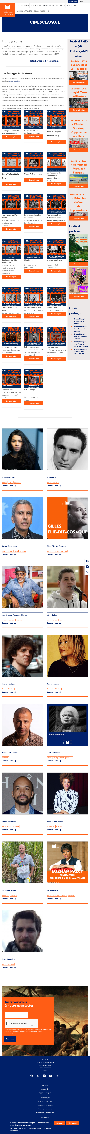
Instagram (58, 1076)
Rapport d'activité (45, 1068)
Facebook (87, 561)
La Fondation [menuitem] (23, 6)
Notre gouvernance (45, 1109)
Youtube (51, 1076)
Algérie (4, 551)
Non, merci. (72, 1123)
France (10, 482)
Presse (45, 1070)
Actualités (45, 1089)
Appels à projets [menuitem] (24, 11)
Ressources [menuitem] (39, 11)
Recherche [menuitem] (49, 11)
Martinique (56, 551)
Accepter (60, 1123)
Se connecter (73, 1)
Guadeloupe (50, 826)
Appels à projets (45, 1093)
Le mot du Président (45, 1101)
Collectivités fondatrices (45, 1112)
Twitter (87, 572)
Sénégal (10, 551)
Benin (4, 826)
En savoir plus (9, 485)
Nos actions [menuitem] (36, 6)
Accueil (45, 1085)
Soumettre (10, 1039)
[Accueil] (7, 10)
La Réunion (5, 895)
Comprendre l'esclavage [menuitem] (54, 6)
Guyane (55, 620)
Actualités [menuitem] (71, 6)
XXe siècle (56, 482)
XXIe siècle (17, 482)
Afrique (4, 620)
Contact (45, 1060)
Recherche (45, 1117)
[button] (11, 137)
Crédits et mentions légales (45, 1062)
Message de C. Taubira (45, 1105)
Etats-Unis (50, 689)
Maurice (4, 482)
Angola (49, 758)
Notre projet (45, 1097)
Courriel (8, 1010)
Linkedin (87, 567)
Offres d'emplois (45, 1065)
